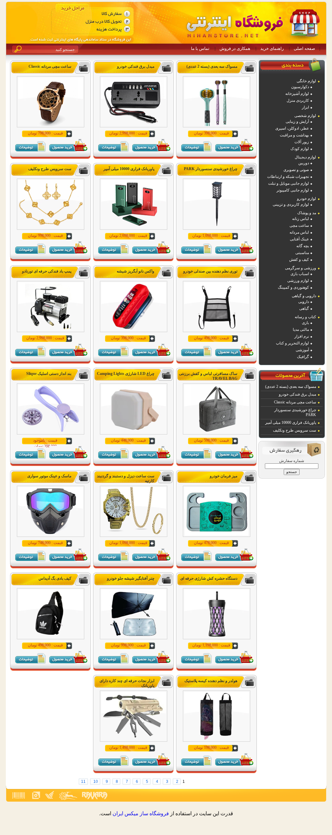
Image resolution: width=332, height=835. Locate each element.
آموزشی (302, 350)
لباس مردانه (299, 232)
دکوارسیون (300, 87)
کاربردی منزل (298, 100)
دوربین (303, 163)
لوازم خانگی (306, 81)
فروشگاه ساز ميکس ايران (141, 813)
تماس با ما (200, 48)
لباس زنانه (300, 218)
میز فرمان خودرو (223, 476)
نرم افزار (301, 336)
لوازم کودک (299, 148)
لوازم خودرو (306, 198)
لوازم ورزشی (298, 280)
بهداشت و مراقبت (294, 135)
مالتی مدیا (301, 329)
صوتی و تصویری (296, 170)
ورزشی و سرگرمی (300, 268)
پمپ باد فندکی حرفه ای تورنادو (46, 271)
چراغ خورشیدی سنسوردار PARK (210, 169)
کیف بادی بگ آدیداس (55, 578)
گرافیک (303, 356)
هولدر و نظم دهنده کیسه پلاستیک (210, 680)
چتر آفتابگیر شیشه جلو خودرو (130, 578)
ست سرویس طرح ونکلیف (294, 430)
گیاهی (304, 308)
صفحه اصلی (304, 48)
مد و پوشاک (306, 213)
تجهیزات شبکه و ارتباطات (288, 176)
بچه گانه (302, 246)
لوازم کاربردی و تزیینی (291, 204)
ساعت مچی (299, 225)
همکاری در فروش (234, 48)
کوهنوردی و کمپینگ (293, 287)
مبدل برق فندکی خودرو (297, 394)
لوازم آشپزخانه (297, 93)
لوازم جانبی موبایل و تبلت (288, 183)
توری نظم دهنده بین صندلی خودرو (210, 271)
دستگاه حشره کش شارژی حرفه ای (208, 578)
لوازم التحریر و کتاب (292, 343)
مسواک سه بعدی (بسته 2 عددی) (290, 386)
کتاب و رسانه (305, 317)
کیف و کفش (299, 259)
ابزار (305, 107)
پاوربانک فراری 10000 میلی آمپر (290, 422)
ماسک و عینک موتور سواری (49, 476)
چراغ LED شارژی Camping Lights (125, 373)
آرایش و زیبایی (297, 121)
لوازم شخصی (305, 115)
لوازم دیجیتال (305, 157)
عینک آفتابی (299, 239)
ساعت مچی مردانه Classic (295, 402)
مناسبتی (302, 252)
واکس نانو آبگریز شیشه (135, 271)
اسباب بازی (299, 274)
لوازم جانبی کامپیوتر (293, 190)
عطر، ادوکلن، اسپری (292, 128)
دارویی (303, 301)
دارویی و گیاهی (304, 296)
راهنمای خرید (272, 48)
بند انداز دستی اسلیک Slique (48, 373)
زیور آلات (301, 142)
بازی (305, 322)
